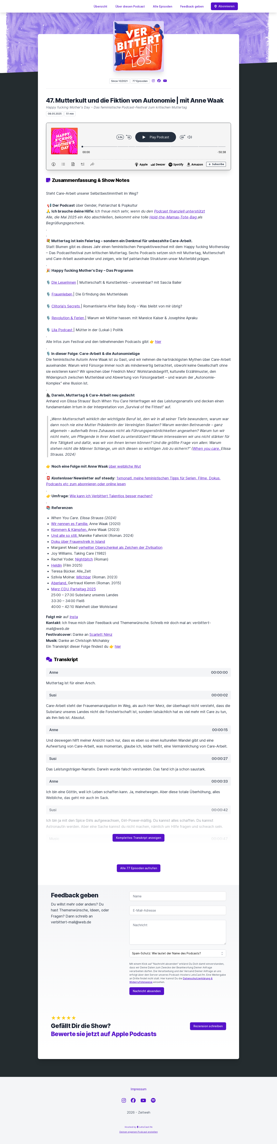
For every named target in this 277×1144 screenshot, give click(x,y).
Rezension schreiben (208, 1026)
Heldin (56, 565)
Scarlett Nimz (100, 634)
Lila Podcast (62, 330)
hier (158, 341)
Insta (74, 617)
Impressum (138, 1089)
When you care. (207, 448)
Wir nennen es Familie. (69, 524)
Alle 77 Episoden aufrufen (138, 868)
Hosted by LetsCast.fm (138, 1127)
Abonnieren (226, 6)
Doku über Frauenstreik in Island (78, 541)
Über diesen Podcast (130, 6)
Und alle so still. (64, 535)
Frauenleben (62, 294)
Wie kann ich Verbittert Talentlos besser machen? (111, 496)
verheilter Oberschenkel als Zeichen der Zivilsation (120, 547)
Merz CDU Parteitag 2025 (73, 589)
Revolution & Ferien (68, 318)
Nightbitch (84, 559)
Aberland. (59, 583)
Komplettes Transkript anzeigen (138, 837)
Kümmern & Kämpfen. (69, 529)
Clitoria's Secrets (66, 306)
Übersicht (100, 6)
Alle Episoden (162, 6)
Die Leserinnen (63, 282)
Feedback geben (192, 6)
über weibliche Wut (125, 466)
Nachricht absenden (147, 991)
